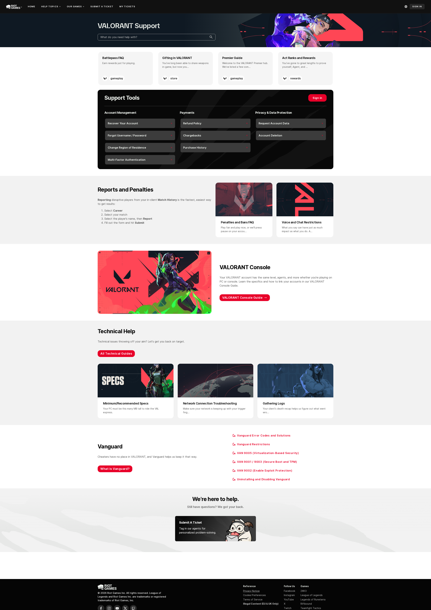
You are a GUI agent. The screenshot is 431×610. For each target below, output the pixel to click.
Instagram (289, 595)
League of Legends (312, 595)
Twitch (287, 608)
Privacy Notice (251, 590)
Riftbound (306, 603)
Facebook (289, 590)
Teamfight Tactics (311, 608)
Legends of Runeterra (313, 599)
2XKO (304, 590)
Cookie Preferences (254, 595)
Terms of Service (252, 599)
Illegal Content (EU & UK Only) (260, 603)
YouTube (289, 599)
